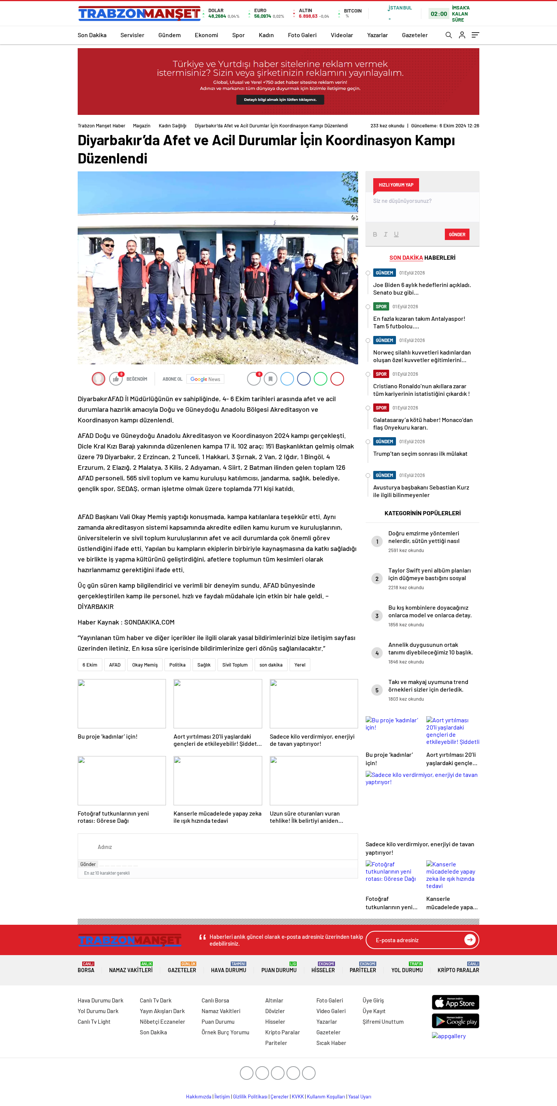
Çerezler (280, 1096)
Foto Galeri (302, 34)
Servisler (132, 34)
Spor (238, 34)
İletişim (222, 1096)
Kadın (266, 34)
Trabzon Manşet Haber (101, 125)
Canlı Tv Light (94, 1021)
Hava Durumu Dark (101, 1000)
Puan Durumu (279, 967)
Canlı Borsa (215, 1000)
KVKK (298, 1096)
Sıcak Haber (331, 1042)
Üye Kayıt (374, 1010)
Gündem (169, 34)
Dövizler (275, 1010)
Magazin (141, 125)
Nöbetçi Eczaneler (162, 1021)
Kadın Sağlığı (172, 125)
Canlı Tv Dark (156, 1000)
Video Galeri (331, 1010)
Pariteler (363, 967)
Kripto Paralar (458, 967)
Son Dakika (92, 34)
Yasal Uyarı (359, 1096)
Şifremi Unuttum (383, 1021)
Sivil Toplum (235, 665)
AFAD (114, 665)
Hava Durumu (228, 967)
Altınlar (274, 1000)
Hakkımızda (198, 1096)
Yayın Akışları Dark (162, 1010)
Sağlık (204, 665)
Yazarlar (377, 34)
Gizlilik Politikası (250, 1096)
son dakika (271, 665)
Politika (177, 665)
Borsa (86, 967)
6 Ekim (90, 665)
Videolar (342, 34)
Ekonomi (206, 34)
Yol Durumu (407, 967)
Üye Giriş (373, 1000)
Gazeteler (415, 34)
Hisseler (323, 967)
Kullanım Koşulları (326, 1096)
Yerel (299, 665)
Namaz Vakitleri (131, 967)
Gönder (88, 864)
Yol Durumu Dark (98, 1010)
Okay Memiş (145, 665)
